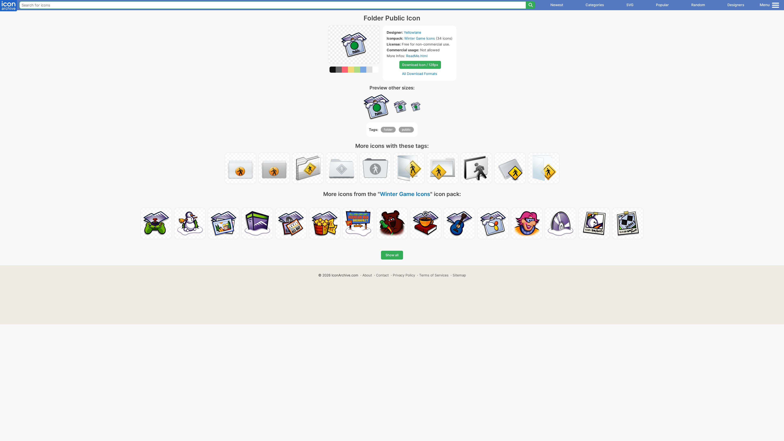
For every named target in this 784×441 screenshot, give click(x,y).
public (406, 129)
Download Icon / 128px (420, 65)
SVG (630, 5)
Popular (662, 5)
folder (388, 129)
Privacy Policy (404, 275)
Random (698, 5)
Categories (595, 5)
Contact (382, 275)
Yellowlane (412, 32)
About (367, 275)
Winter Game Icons (419, 38)
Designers (735, 5)
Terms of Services (434, 275)
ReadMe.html (417, 56)
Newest (556, 5)
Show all (392, 255)
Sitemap (459, 275)
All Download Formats (419, 74)
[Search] (530, 5)
